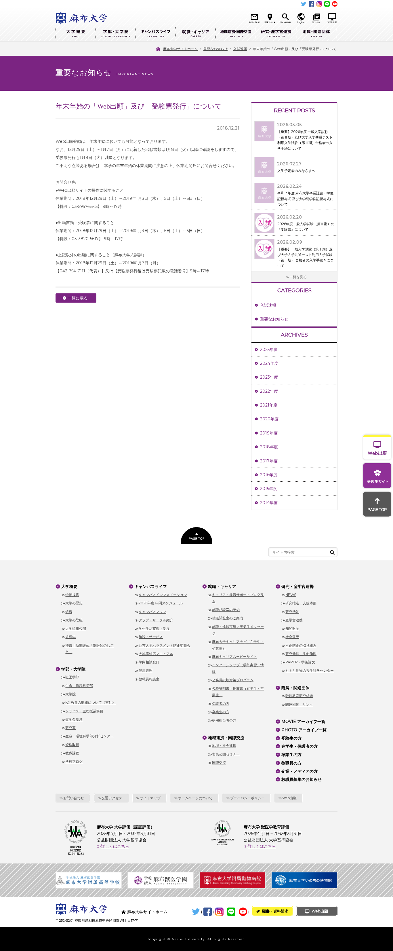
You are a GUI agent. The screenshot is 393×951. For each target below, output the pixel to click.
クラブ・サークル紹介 (156, 620)
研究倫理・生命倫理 (300, 654)
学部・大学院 (116, 34)
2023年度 (269, 377)
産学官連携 (294, 620)
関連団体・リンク (299, 704)
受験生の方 (291, 738)
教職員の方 (291, 763)
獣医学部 (72, 677)
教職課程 (72, 753)
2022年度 (269, 391)
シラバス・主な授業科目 (84, 711)
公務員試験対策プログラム (232, 680)
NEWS (290, 595)
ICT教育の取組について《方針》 (90, 702)
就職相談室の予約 (226, 610)
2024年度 (269, 363)
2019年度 (269, 433)
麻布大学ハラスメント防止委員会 (164, 645)
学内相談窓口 (149, 662)
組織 (68, 612)
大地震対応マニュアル (156, 654)
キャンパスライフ (155, 34)
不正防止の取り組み (300, 645)
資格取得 (72, 745)
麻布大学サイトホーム (147, 911)
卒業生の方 (220, 712)
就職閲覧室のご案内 (227, 618)
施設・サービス (151, 637)
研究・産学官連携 (276, 34)
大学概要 (76, 34)
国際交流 (219, 762)
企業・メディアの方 (299, 771)
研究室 (70, 728)
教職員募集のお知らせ (301, 779)
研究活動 (292, 612)
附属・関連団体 (316, 34)
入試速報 (268, 305)
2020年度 (269, 419)
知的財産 (292, 628)
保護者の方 (220, 703)
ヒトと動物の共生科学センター (309, 670)
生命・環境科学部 (79, 686)
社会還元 (292, 637)
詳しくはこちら (115, 846)
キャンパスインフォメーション (163, 595)
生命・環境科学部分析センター (89, 736)
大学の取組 (74, 620)
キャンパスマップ (152, 612)
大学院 (70, 694)
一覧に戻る (78, 298)
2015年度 (268, 488)
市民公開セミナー (226, 754)
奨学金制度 (74, 719)
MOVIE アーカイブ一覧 (303, 721)
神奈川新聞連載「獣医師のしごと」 (89, 648)
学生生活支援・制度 (154, 628)
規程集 (70, 637)
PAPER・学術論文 (300, 662)
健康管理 (145, 670)
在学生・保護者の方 (299, 746)
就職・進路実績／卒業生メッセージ (238, 629)
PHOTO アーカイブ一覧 (304, 729)
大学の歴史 (74, 603)
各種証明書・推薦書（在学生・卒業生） (238, 691)
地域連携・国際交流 (235, 34)
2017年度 (269, 461)
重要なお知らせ (274, 319)
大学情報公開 (75, 628)
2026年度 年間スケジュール (161, 603)
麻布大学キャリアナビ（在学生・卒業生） (238, 644)
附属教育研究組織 (299, 696)
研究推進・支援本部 (300, 603)
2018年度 (269, 446)
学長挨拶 (72, 595)
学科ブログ (74, 761)
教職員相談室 (149, 679)
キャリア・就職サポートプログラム (238, 598)
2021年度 (268, 405)
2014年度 (269, 502)
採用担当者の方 (224, 720)
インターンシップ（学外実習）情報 (238, 668)
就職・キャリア (195, 34)
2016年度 (268, 474)
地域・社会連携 (224, 745)
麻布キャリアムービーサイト (234, 656)
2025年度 (269, 349)
